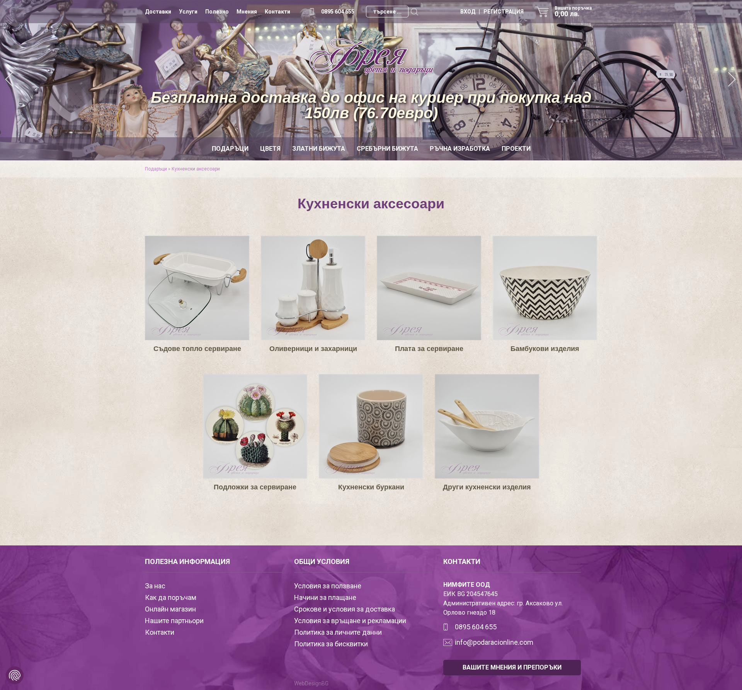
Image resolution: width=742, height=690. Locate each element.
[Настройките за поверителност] (15, 675)
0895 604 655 (337, 12)
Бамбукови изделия (545, 349)
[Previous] (9, 80)
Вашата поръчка (573, 11)
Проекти (516, 148)
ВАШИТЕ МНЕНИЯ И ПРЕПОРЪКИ (512, 667)
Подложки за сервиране (255, 487)
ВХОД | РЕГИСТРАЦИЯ (492, 12)
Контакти (277, 12)
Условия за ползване (327, 586)
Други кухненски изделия (487, 487)
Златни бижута (318, 148)
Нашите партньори (174, 621)
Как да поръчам (170, 597)
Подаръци (230, 148)
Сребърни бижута (387, 148)
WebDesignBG (311, 683)
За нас (155, 586)
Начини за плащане (325, 597)
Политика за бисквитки (331, 644)
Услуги (188, 12)
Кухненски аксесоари (196, 169)
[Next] (732, 80)
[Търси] (414, 11)
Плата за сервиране (429, 349)
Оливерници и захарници (313, 349)
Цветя (270, 148)
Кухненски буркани (371, 487)
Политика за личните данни (338, 632)
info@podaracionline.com (494, 642)
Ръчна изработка (460, 148)
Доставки (158, 12)
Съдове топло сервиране (197, 349)
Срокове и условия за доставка (344, 609)
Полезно (217, 12)
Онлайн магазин (170, 609)
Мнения (247, 12)
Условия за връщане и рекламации (350, 621)
